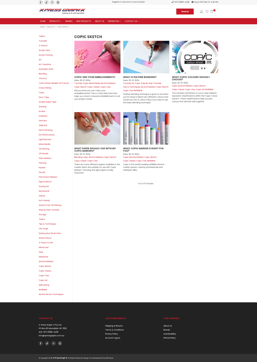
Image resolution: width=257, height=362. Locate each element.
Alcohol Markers (46, 261)
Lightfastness (45, 139)
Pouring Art (44, 186)
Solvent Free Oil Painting (50, 205)
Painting (42, 163)
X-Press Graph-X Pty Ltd (50, 325)
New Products (83, 21)
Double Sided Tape (47, 102)
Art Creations (45, 64)
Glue (41, 252)
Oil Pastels (43, 153)
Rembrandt (44, 191)
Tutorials (43, 41)
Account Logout (112, 338)
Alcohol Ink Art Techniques (51, 294)
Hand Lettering (45, 130)
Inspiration (113, 21)
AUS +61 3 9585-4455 (48, 332)
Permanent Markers (48, 177)
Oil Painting (44, 148)
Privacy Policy (111, 334)
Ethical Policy (170, 338)
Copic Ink (43, 280)
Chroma (43, 78)
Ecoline (42, 111)
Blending (43, 73)
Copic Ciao (44, 275)
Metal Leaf (44, 247)
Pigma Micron (45, 181)
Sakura (42, 195)
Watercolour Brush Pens (50, 233)
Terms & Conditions (114, 329)
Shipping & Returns (114, 325)
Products (55, 21)
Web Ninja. (109, 358)
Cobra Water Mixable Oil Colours (54, 83)
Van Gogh (43, 228)
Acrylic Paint (44, 50)
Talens (42, 36)
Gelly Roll (43, 125)
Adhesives (43, 256)
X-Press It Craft (46, 242)
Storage (42, 214)
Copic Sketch (45, 266)
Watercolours (45, 238)
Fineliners (43, 116)
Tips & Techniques (47, 224)
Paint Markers (45, 158)
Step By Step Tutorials (49, 209)
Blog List (50, 27)
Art (40, 59)
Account (201, 11)
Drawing (42, 106)
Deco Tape (44, 97)
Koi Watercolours (47, 134)
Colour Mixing (45, 87)
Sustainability (170, 334)
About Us (99, 21)
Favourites (207, 11)
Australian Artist (46, 69)
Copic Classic (45, 270)
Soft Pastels (44, 200)
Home (43, 21)
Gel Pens (43, 120)
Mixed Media (44, 144)
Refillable (43, 289)
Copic (41, 92)
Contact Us (131, 21)
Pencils (42, 172)
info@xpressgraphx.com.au (51, 336)
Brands (68, 21)
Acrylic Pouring (45, 55)
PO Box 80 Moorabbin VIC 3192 (53, 328)
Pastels (42, 167)
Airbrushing (44, 285)
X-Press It (43, 45)
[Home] (62, 11)
